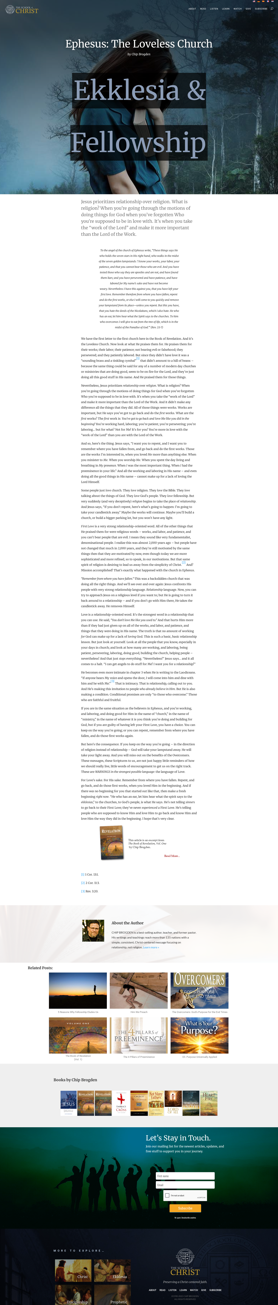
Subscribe (261, 9)
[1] (82, 874)
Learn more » (151, 947)
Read (203, 9)
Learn (226, 9)
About (192, 9)
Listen (214, 9)
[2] (83, 883)
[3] (83, 891)
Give (248, 9)
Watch (238, 9)
